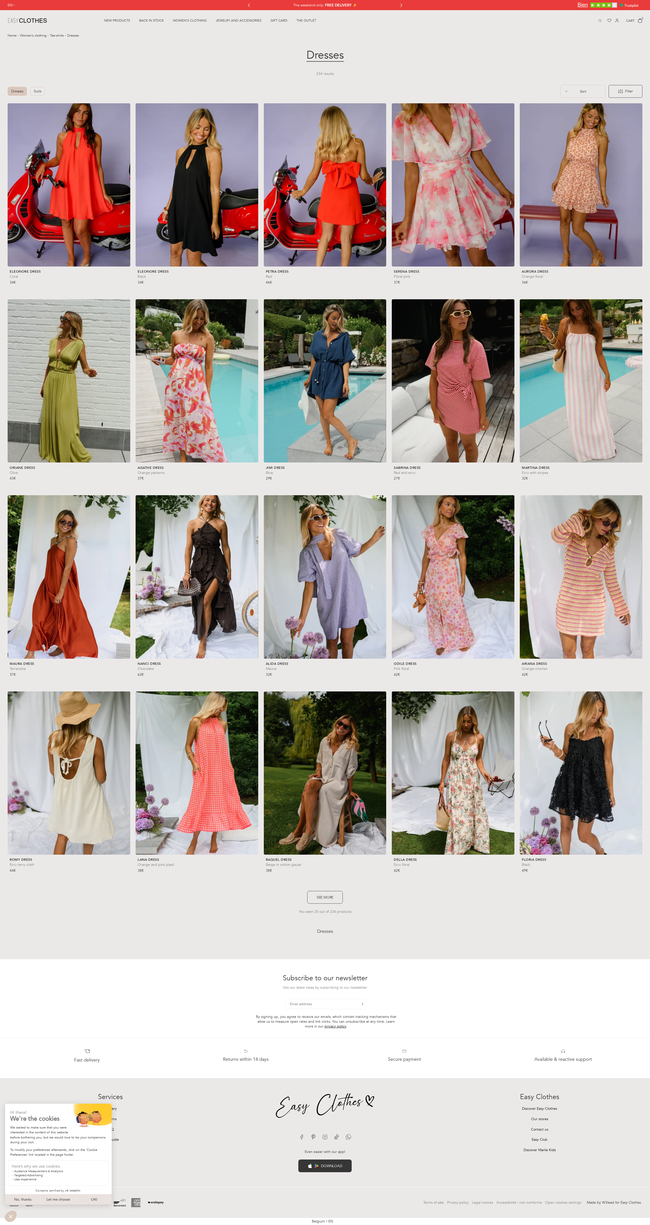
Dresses (17, 91)
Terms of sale (433, 1202)
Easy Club (539, 1139)
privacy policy (335, 1026)
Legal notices (482, 1202)
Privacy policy (458, 1202)
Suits (37, 91)
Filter (629, 91)
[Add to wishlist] (125, 275)
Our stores (539, 1119)
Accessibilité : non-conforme (519, 1202)
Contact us (539, 1129)
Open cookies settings (563, 1202)
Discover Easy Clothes (539, 1108)
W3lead (608, 1202)
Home (13, 35)
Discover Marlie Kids (540, 1150)
